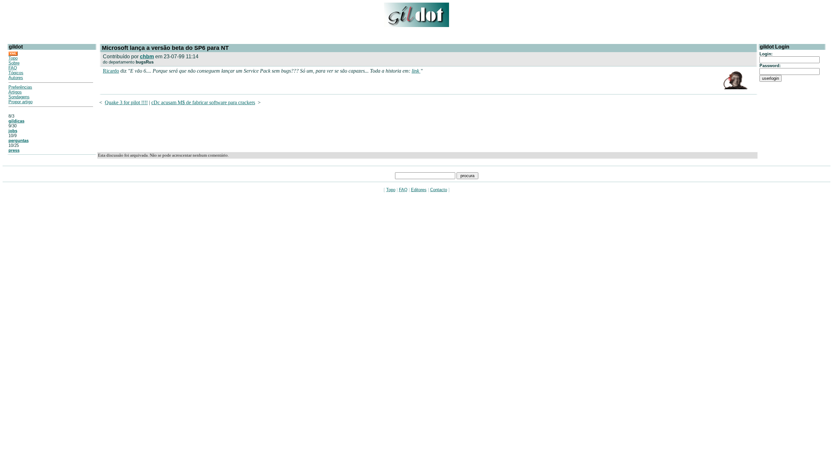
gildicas (16, 121)
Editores (419, 189)
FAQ (12, 67)
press (14, 150)
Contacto (438, 189)
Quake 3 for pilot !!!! (126, 102)
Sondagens (19, 96)
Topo (13, 58)
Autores (15, 77)
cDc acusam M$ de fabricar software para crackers (203, 102)
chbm (147, 56)
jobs (12, 130)
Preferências (20, 87)
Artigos (15, 92)
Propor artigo (20, 101)
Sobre (14, 63)
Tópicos (15, 72)
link (416, 71)
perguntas (18, 140)
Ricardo (111, 71)
